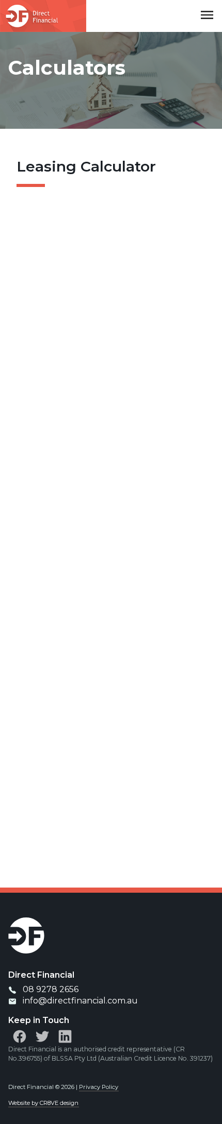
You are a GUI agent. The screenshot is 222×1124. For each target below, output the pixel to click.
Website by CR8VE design (43, 1102)
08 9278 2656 (50, 989)
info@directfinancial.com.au (80, 1001)
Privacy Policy (98, 1087)
